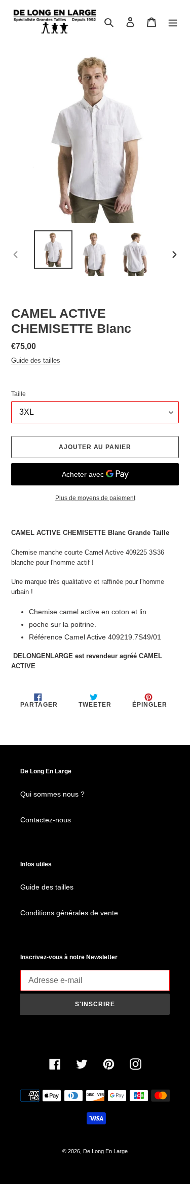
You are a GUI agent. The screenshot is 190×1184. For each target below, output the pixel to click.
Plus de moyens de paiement (95, 498)
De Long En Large (105, 1151)
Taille (18, 394)
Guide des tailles (35, 360)
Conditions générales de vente (69, 913)
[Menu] (172, 22)
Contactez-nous (45, 820)
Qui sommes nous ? (52, 794)
